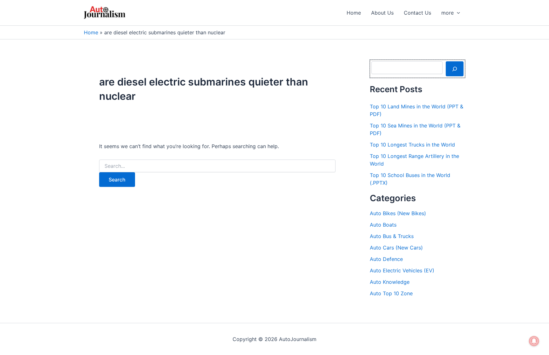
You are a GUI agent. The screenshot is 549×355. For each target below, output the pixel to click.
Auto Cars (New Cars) (396, 247)
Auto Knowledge (390, 282)
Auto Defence (386, 259)
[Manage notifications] (534, 341)
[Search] (455, 68)
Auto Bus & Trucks (392, 236)
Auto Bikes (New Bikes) (398, 213)
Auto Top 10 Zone (391, 293)
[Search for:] (217, 166)
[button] (457, 12)
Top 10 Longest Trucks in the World (412, 144)
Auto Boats (383, 225)
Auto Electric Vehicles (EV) (402, 270)
